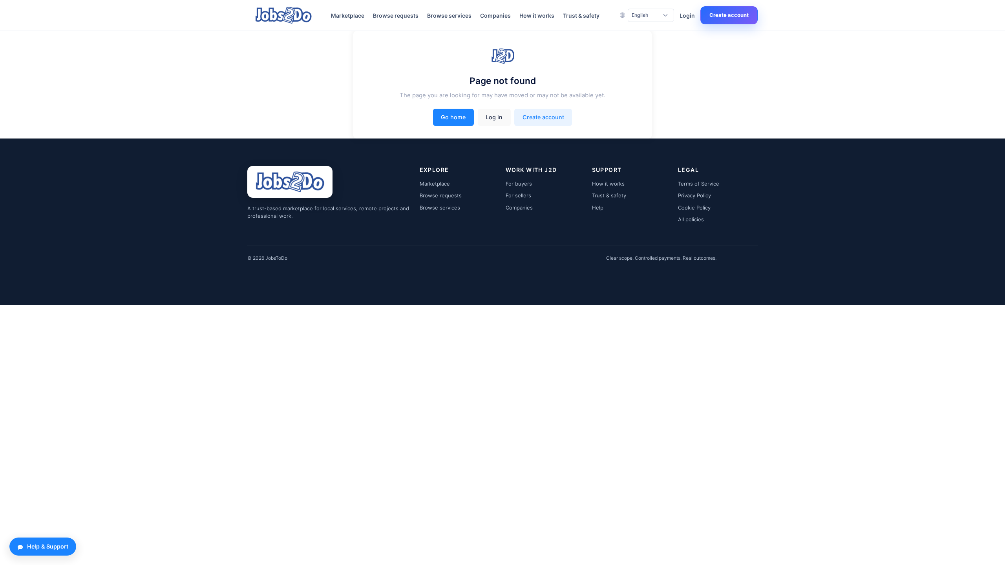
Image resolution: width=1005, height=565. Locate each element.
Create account (729, 15)
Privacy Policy (694, 195)
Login (687, 15)
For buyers (519, 183)
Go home (453, 117)
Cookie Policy (694, 207)
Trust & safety (581, 15)
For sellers (518, 195)
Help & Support (47, 546)
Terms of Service (698, 183)
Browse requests (395, 15)
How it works (536, 15)
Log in (494, 117)
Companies (495, 15)
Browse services (449, 15)
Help (597, 207)
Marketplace (347, 15)
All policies (691, 219)
